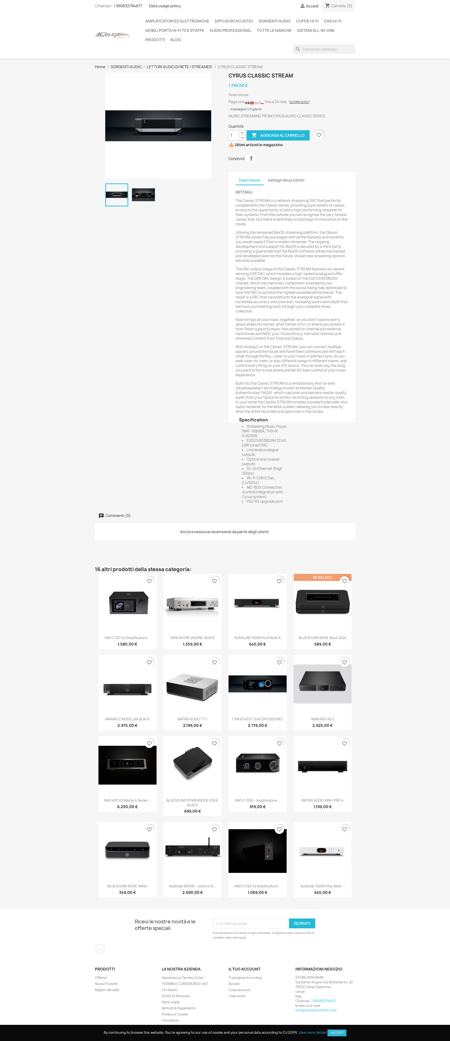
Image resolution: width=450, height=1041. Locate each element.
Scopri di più (299, 102)
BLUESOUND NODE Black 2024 (322, 638)
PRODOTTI (155, 39)
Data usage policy (165, 5)
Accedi (234, 984)
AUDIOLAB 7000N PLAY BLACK (257, 638)
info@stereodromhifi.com (315, 1010)
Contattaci (170, 1020)
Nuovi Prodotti (106, 984)
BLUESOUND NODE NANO (127, 886)
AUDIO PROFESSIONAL (230, 30)
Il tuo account (244, 969)
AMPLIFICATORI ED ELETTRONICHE (177, 21)
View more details (313, 1032)
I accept (337, 1033)
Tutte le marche (274, 30)
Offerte (101, 977)
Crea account (240, 990)
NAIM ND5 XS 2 (322, 719)
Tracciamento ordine (245, 977)
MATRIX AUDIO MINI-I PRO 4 (322, 800)
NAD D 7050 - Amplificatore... (257, 800)
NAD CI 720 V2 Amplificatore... (257, 886)
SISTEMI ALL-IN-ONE (316, 30)
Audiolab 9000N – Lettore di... (192, 886)
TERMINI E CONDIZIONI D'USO (185, 984)
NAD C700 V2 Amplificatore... (127, 638)
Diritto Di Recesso (176, 996)
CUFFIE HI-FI (307, 21)
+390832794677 (127, 5)
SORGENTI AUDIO (275, 21)
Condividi (251, 158)
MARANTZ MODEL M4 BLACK (127, 719)
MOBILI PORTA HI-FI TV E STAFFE (174, 30)
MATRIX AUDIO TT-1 (192, 719)
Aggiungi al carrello (278, 135)
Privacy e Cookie (175, 1014)
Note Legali (171, 1002)
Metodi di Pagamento (179, 1008)
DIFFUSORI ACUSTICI (234, 21)
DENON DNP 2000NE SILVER (192, 638)
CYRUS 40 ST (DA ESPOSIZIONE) (257, 719)
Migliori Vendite (107, 990)
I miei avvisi (237, 996)
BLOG (175, 39)
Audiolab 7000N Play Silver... (322, 886)
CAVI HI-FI (332, 21)
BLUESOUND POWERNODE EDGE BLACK (192, 802)
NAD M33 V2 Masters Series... (127, 800)
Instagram (100, 949)
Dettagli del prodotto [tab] (286, 180)
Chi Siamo (169, 990)
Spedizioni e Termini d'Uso (182, 977)
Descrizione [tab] (249, 180)
